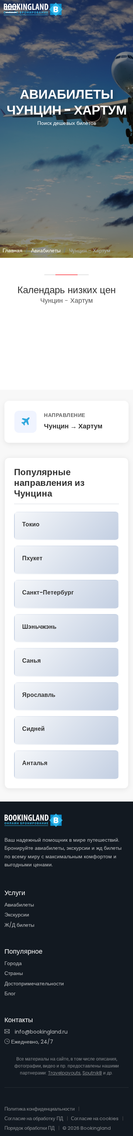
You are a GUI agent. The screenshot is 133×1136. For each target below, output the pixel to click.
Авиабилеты (46, 250)
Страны (13, 973)
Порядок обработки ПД (29, 1128)
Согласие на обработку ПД (33, 1118)
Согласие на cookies (95, 1118)
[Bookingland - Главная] (37, 820)
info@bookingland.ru (40, 1031)
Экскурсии (16, 914)
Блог (10, 993)
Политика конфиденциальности (39, 1108)
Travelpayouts (64, 1073)
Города (13, 963)
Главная (13, 250)
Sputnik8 (92, 1073)
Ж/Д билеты (19, 925)
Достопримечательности (34, 983)
